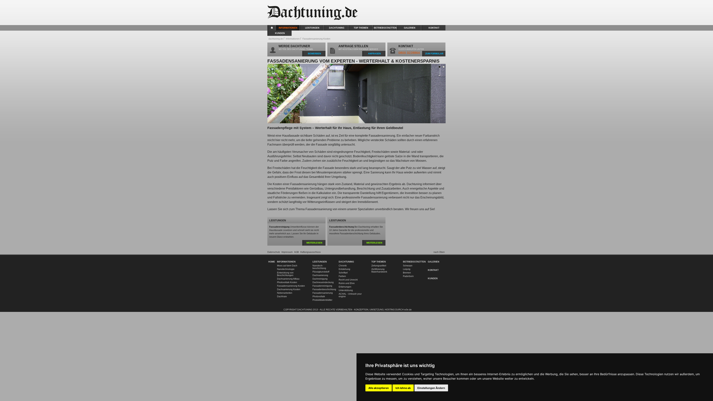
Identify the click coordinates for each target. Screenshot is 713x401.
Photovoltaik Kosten (287, 282)
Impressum (287, 252)
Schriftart (343, 272)
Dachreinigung (320, 279)
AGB (296, 252)
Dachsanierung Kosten (288, 289)
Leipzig (406, 269)
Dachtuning (336, 28)
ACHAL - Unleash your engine (350, 295)
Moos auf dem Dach (287, 265)
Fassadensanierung (322, 293)
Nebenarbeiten (284, 293)
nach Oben (439, 252)
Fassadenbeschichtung (323, 289)
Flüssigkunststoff (320, 271)
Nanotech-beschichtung (319, 267)
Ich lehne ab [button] (403, 387)
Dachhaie (282, 296)
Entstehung (344, 269)
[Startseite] (315, 19)
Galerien (409, 28)
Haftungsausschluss (310, 252)
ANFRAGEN (374, 53)
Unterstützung (346, 290)
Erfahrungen (345, 287)
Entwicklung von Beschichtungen (285, 274)
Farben (342, 276)
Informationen (288, 28)
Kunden (280, 33)
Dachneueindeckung (323, 282)
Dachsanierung (320, 275)
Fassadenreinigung (322, 286)
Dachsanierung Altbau (288, 279)
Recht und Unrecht (348, 279)
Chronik (343, 265)
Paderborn (408, 276)
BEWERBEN (314, 53)
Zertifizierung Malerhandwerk (379, 270)
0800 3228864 (409, 53)
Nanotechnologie (285, 269)
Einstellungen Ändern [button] (431, 387)
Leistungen (312, 28)
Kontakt (434, 28)
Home (271, 27)
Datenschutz (274, 252)
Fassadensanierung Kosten (291, 286)
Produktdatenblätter (322, 300)
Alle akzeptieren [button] (378, 387)
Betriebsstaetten (385, 28)
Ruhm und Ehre (347, 283)
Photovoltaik (318, 296)
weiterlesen (314, 243)
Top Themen (361, 28)
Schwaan (407, 265)
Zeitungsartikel (378, 265)
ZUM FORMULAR (434, 53)
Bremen (407, 272)
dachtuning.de (275, 39)
